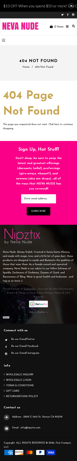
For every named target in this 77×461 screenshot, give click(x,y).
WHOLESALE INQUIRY (19, 374)
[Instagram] (73, 15)
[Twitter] (63, 15)
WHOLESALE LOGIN (18, 380)
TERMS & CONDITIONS (20, 385)
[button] (71, 6)
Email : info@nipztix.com (26, 428)
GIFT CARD (12, 391)
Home (26, 67)
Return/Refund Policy (22, 396)
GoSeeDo (30, 289)
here (56, 124)
